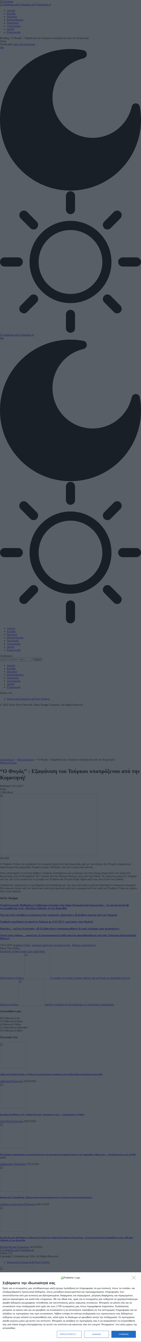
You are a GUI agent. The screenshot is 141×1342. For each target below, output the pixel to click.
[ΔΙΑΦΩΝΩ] (135, 1278)
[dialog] (70, 1307)
